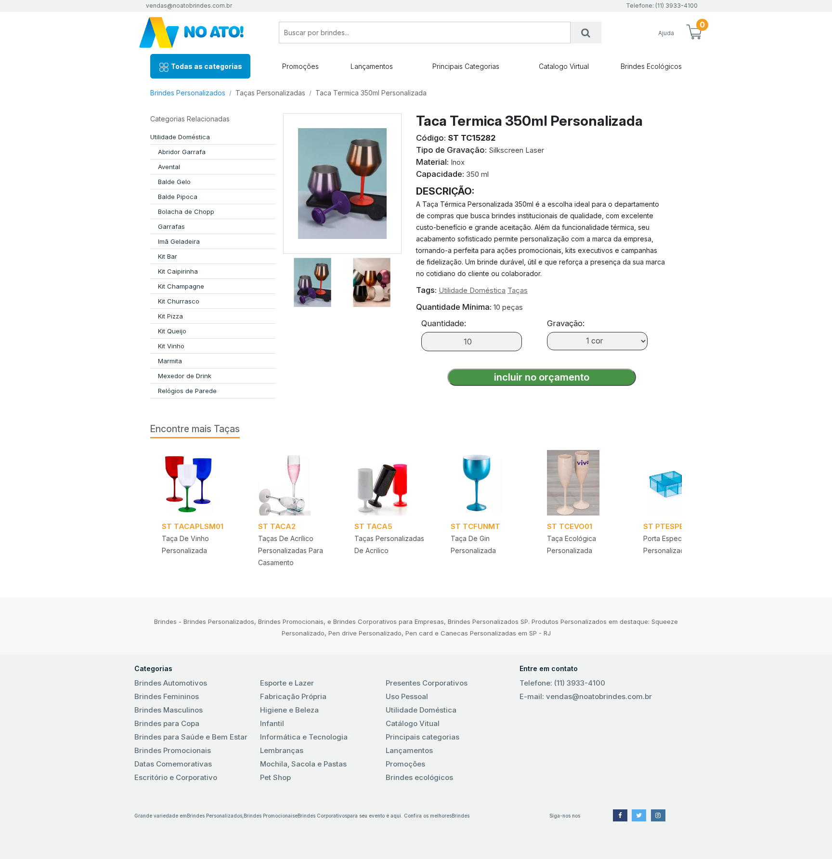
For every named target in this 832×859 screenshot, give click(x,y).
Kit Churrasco (178, 301)
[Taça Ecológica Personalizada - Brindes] (583, 482)
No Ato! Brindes (199, 32)
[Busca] (586, 32)
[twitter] (639, 815)
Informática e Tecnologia (304, 736)
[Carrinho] (694, 33)
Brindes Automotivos (170, 682)
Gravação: (566, 323)
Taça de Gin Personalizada (473, 544)
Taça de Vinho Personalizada (185, 544)
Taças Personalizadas (270, 93)
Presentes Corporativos (427, 682)
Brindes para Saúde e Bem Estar (190, 736)
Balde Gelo (174, 181)
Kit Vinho (171, 346)
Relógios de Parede (187, 391)
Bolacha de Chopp (186, 211)
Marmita (170, 361)
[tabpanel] (198, 511)
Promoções (300, 66)
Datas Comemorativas (173, 763)
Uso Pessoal (407, 696)
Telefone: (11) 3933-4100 (562, 682)
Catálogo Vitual (413, 723)
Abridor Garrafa (182, 152)
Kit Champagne (181, 286)
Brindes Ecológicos (651, 66)
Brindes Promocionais (172, 750)
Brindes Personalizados (187, 93)
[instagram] (658, 815)
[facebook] (620, 815)
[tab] (312, 280)
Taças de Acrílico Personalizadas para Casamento (290, 550)
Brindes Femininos (166, 696)
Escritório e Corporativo (175, 777)
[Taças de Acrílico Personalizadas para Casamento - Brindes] (294, 482)
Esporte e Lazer (287, 682)
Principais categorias (422, 736)
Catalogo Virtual (564, 66)
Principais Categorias (465, 66)
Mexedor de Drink (184, 376)
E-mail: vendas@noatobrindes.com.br (586, 696)
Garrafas (171, 226)
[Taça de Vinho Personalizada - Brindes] (198, 482)
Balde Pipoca (177, 196)
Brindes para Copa (166, 723)
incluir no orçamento (541, 377)
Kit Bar (167, 256)
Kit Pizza (170, 316)
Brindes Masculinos (168, 709)
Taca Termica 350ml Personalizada (371, 93)
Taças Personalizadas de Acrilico (389, 544)
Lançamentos (372, 66)
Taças (517, 290)
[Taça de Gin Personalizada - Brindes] (487, 482)
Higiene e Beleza (289, 709)
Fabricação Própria (293, 696)
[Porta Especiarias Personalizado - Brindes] (679, 482)
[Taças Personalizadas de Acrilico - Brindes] (391, 482)
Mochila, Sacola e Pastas (303, 763)
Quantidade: (443, 323)
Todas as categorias (205, 66)
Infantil (272, 723)
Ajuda (666, 33)
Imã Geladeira (179, 241)
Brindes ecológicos (419, 777)
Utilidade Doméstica (180, 137)
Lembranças (281, 750)
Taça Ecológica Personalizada (571, 544)
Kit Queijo (172, 331)
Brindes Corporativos (322, 816)
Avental (169, 167)
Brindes (460, 816)
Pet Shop (275, 777)
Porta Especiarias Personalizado (670, 544)
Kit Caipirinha (178, 271)
